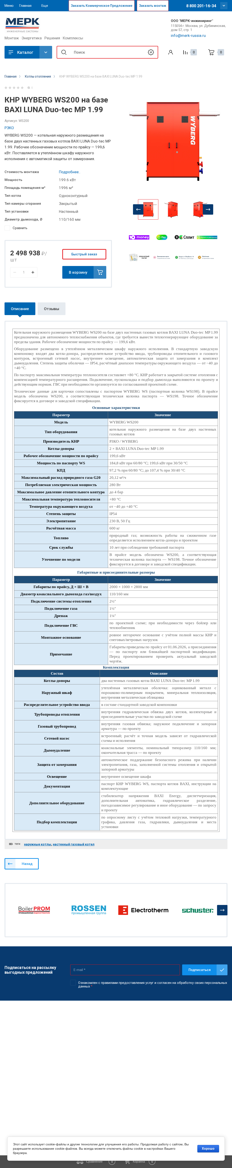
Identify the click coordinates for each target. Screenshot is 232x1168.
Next (208, 209)
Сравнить (20, 228)
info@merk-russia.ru (188, 35)
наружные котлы (37, 844)
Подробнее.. (69, 172)
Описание (20, 308)
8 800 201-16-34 (201, 5)
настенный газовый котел (73, 844)
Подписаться (199, 970)
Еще (44, 6)
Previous (138, 209)
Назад (27, 864)
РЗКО (9, 128)
